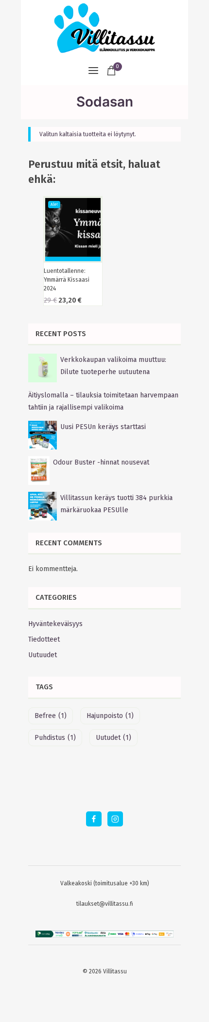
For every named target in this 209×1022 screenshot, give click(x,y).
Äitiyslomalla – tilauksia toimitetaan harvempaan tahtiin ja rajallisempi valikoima (103, 401)
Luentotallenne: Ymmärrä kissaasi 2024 (66, 280)
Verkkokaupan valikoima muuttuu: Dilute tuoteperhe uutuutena (113, 366)
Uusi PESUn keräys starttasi (103, 427)
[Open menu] (93, 70)
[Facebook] (93, 818)
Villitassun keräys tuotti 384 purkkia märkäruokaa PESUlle (116, 504)
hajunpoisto (110, 716)
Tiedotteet (44, 639)
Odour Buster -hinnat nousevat (101, 462)
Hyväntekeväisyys (55, 624)
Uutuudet (42, 655)
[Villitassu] (104, 28)
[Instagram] (114, 818)
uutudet (113, 738)
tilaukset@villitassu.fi (104, 903)
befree (51, 716)
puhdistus (55, 738)
